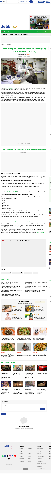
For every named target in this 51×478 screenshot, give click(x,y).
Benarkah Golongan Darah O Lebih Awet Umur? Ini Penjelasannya (36, 287)
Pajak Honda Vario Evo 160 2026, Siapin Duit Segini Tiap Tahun (42, 375)
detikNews (21, 448)
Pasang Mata (39, 450)
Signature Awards (40, 455)
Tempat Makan (25, 31)
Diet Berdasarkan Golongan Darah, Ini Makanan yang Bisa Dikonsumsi (20, 221)
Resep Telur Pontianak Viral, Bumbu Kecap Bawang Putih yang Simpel (7, 339)
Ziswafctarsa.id (40, 461)
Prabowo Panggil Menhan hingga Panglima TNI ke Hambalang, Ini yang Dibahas (5, 376)
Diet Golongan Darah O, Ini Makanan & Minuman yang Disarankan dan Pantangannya (24, 149)
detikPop (29, 461)
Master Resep (18, 34)
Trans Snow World (40, 456)
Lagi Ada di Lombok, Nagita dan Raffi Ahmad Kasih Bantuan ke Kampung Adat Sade (30, 376)
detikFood (3, 44)
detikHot (21, 455)
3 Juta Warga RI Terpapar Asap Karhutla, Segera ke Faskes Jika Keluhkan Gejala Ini (17, 392)
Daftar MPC (41, 1)
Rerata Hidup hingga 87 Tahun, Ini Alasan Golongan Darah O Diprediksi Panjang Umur (10, 295)
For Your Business (40, 464)
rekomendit (39, 466)
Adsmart (39, 451)
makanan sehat (28, 272)
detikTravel (30, 448)
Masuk (47, 1)
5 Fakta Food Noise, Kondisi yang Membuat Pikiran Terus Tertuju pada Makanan (10, 287)
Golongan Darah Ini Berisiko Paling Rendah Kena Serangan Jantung (11, 291)
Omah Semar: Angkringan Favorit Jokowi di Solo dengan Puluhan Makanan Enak (7, 355)
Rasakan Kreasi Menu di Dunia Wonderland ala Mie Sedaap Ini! (20, 240)
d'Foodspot (11, 34)
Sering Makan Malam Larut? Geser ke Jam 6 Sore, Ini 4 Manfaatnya (39, 339)
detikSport (21, 456)
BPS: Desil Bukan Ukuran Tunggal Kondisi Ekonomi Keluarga (18, 375)
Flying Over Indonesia (41, 463)
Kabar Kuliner (33, 31)
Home (5, 31)
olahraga (35, 272)
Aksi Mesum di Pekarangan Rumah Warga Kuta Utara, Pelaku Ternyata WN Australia (29, 392)
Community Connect (41, 468)
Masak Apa (25, 34)
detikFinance (22, 451)
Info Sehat (9, 44)
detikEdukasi (22, 450)
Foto (43, 31)
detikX (29, 455)
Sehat (38, 31)
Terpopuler (4, 34)
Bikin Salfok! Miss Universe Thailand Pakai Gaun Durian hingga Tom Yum (6, 391)
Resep (9, 31)
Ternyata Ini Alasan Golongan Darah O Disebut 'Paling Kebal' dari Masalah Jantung (35, 291)
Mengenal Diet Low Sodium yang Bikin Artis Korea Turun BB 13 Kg (36, 283)
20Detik (29, 456)
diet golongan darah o (17, 272)
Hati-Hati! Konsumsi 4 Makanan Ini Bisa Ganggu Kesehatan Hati (24, 354)
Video (46, 31)
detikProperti (22, 461)
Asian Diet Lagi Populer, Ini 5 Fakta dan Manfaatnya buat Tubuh (9, 283)
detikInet (21, 453)
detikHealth (30, 451)
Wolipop (29, 453)
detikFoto (29, 458)
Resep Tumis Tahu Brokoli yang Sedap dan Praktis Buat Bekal (40, 354)
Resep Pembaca (16, 31)
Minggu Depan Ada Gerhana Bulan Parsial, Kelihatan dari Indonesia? (41, 391)
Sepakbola (22, 458)
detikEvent (39, 453)
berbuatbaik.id (40, 448)
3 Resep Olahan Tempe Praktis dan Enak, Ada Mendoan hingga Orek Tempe (24, 339)
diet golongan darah (6, 272)
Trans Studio (39, 458)
